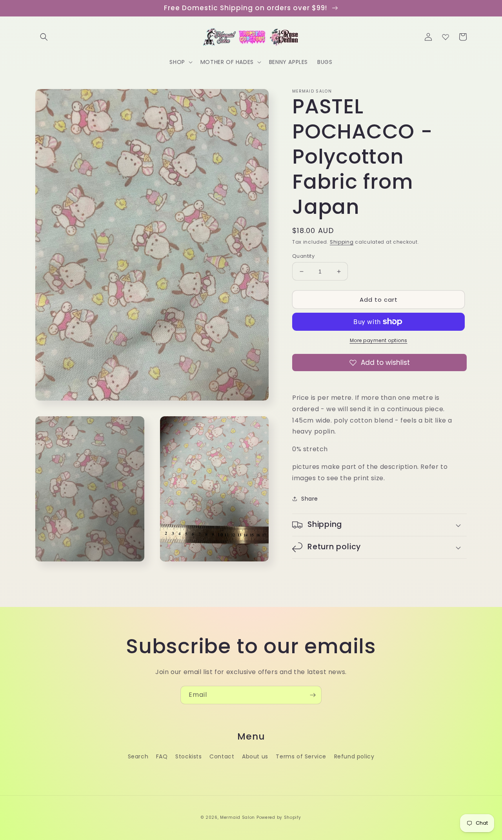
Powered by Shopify (278, 817)
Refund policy (354, 756)
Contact (221, 756)
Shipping (342, 242)
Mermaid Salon (237, 817)
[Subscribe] (312, 695)
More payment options (378, 340)
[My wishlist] (445, 37)
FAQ (162, 756)
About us (255, 756)
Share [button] (309, 499)
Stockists (188, 756)
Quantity (303, 256)
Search (138, 756)
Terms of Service (301, 756)
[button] (44, 37)
